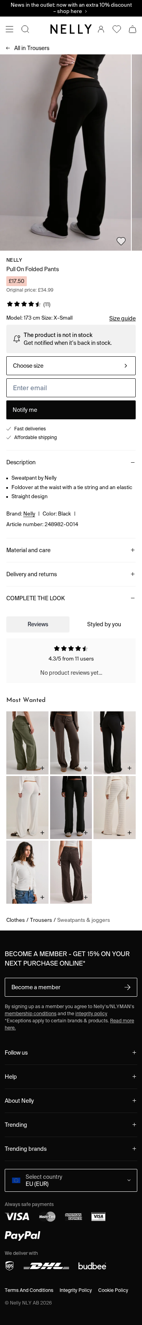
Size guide (122, 318)
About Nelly (19, 1100)
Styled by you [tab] (104, 624)
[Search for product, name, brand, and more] (25, 29)
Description (21, 462)
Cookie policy (113, 1290)
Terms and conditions (29, 1290)
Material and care (28, 550)
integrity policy (91, 1013)
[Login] (101, 29)
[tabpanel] (71, 660)
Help (11, 1076)
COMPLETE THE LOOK (35, 598)
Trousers (31, 48)
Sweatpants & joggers (83, 920)
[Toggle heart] (121, 241)
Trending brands (26, 1148)
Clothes (15, 920)
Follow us (16, 1052)
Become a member (35, 987)
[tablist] (71, 624)
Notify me (25, 409)
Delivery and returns (31, 574)
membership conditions (30, 1013)
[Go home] (71, 29)
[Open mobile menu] (9, 29)
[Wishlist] (116, 29)
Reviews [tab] (38, 624)
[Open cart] (132, 29)
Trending (16, 1124)
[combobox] (71, 365)
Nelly (14, 260)
